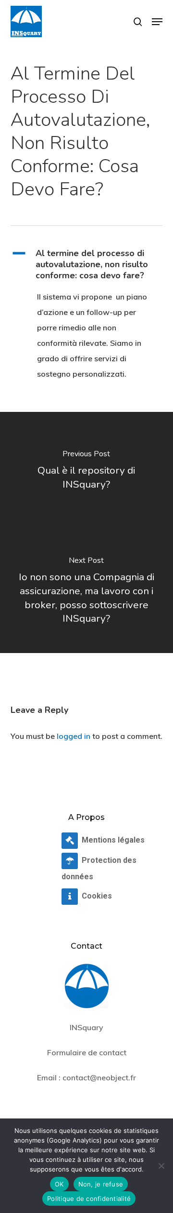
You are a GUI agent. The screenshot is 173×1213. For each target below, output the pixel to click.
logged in (73, 736)
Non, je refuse (101, 1184)
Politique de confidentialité (89, 1198)
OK (59, 1184)
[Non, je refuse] (161, 1166)
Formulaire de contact (86, 1052)
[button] (157, 22)
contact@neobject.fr (99, 1077)
